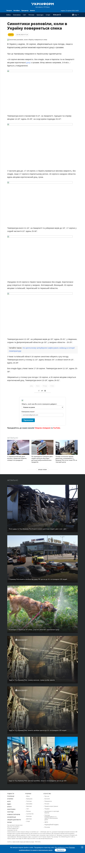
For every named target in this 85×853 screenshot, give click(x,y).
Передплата (48, 801)
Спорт (48, 15)
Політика (29, 801)
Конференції (11, 817)
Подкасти (10, 793)
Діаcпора (29, 819)
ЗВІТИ (46, 822)
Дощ (31, 386)
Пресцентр (24, 10)
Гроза (37, 386)
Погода (45, 386)
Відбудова (29, 799)
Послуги (9, 10)
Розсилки (47, 827)
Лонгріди (10, 812)
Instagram (46, 428)
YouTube (56, 428)
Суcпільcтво (29, 814)
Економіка (17, 15)
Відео (9, 804)
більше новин (42, 469)
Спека (52, 386)
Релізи (9, 822)
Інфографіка (11, 809)
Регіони (31, 15)
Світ (24, 15)
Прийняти (60, 850)
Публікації (10, 796)
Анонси (32, 10)
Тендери (46, 809)
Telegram (38, 428)
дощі (28, 63)
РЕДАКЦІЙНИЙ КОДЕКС (51, 824)
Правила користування (51, 806)
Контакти (47, 799)
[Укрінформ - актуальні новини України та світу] (42, 4)
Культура (40, 15)
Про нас (46, 796)
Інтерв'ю (10, 799)
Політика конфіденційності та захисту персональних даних (51, 817)
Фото (9, 801)
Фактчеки (29, 806)
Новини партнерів (13, 814)
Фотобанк (16, 10)
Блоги (9, 806)
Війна (8, 15)
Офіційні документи (14, 820)
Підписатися (28, 420)
